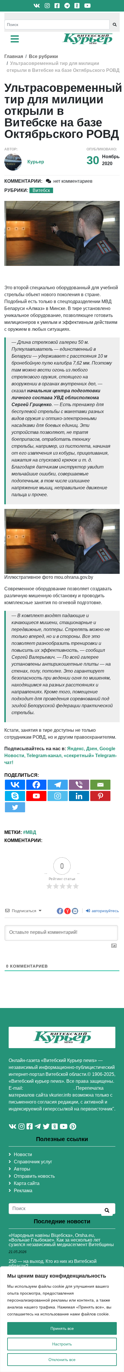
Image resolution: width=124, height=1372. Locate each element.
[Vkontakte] (15, 785)
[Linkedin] (79, 796)
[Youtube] (36, 796)
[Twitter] (15, 807)
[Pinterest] (100, 796)
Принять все (62, 1328)
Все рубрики (43, 56)
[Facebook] (36, 785)
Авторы (22, 1168)
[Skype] (15, 796)
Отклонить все (62, 1359)
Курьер (35, 161)
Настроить (62, 1344)
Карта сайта (27, 1183)
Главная (13, 56)
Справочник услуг (33, 1161)
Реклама (23, 1190)
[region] (62, 1319)
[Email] (100, 785)
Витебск (41, 190)
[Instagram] (58, 796)
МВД (31, 832)
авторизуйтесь (105, 910)
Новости (23, 1154)
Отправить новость (34, 1176)
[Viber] (79, 785)
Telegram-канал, (45, 755)
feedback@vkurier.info (49, 1088)
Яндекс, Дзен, (82, 748)
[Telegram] (58, 785)
